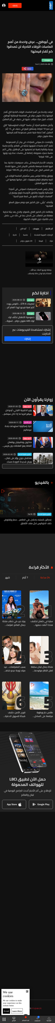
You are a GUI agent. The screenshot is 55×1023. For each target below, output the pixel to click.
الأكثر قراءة (39, 567)
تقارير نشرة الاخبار (24, 454)
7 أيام (25, 577)
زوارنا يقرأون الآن (38, 399)
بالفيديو (42, 482)
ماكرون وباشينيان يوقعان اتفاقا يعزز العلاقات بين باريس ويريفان (18, 444)
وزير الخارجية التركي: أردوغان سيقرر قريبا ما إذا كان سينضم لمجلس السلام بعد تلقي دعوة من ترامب (17, 412)
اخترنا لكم (40, 293)
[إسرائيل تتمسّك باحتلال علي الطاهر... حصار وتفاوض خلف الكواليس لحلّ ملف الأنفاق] (26, 506)
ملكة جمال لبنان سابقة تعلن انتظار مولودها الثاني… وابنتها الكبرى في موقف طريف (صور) (42, 668)
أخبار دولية (27, 406)
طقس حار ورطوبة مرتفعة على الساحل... (43, 714)
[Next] (3, 506)
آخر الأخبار (27, 422)
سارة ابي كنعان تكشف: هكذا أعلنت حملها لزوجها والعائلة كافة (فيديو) (41, 623)
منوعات (30, 300)
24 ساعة (45, 577)
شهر (7, 577)
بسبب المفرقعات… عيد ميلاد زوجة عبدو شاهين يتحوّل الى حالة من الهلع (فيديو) (13, 668)
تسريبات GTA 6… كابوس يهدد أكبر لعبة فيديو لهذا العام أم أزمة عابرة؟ (20, 305)
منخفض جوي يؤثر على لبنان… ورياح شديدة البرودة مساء (18, 460)
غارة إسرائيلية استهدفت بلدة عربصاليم (18, 428)
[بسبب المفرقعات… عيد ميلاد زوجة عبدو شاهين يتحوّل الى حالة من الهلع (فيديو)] (13, 654)
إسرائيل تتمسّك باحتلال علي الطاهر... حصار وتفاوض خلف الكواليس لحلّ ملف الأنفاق (27, 521)
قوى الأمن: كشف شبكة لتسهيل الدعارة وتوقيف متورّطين (15, 714)
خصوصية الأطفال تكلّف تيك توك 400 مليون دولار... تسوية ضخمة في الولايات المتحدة (20, 319)
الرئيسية (49, 1020)
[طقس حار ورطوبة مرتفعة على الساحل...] (41, 700)
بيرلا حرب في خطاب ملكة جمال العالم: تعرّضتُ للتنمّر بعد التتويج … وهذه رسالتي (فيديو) (13, 623)
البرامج (14, 1020)
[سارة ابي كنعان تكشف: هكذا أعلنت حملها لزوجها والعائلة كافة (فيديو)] (41, 608)
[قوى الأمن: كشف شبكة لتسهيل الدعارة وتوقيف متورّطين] (13, 700)
